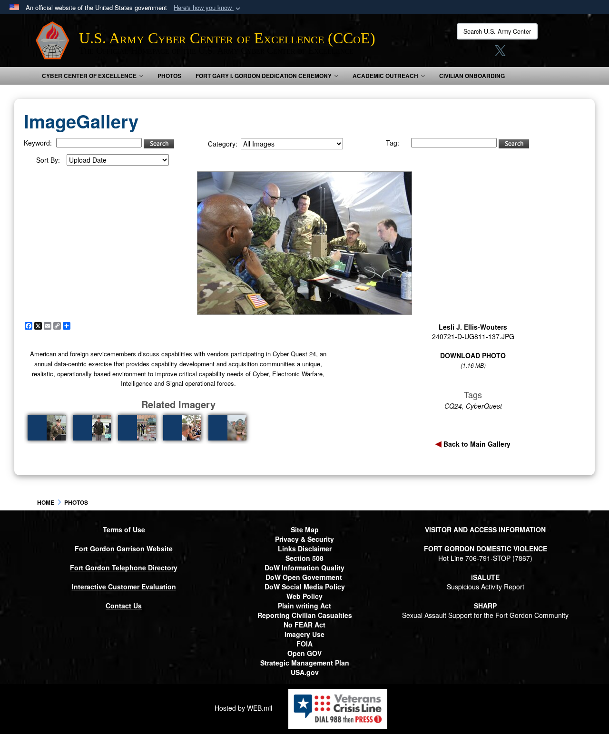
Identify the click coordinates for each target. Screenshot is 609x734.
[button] (208, 8)
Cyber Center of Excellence (89, 75)
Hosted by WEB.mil (243, 708)
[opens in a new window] (537, 53)
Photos (169, 75)
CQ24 (453, 406)
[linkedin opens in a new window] (517, 53)
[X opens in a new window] (500, 53)
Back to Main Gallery (476, 444)
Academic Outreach (385, 75)
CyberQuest (484, 406)
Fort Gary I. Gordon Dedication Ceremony (264, 75)
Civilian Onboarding (472, 75)
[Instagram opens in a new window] (482, 53)
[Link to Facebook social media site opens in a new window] (464, 53)
